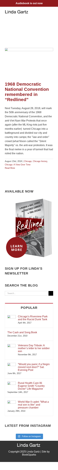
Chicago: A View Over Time (17, 164)
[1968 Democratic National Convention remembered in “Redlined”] (29, 63)
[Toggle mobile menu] (52, 11)
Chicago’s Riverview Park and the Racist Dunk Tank (33, 318)
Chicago (28, 161)
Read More (10, 168)
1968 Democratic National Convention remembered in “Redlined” (27, 92)
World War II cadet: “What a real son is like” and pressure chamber (33, 404)
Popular (29, 307)
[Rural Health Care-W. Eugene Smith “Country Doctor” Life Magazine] (11, 383)
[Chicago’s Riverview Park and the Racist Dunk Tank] (11, 316)
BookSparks (29, 454)
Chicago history (40, 161)
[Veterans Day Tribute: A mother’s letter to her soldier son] (11, 345)
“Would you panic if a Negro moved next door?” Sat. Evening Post (34, 367)
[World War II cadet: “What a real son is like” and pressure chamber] (11, 402)
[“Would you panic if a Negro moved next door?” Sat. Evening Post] (11, 364)
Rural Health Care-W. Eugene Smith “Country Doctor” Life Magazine (31, 386)
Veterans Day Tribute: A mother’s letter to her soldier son (34, 348)
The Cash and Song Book (22, 332)
